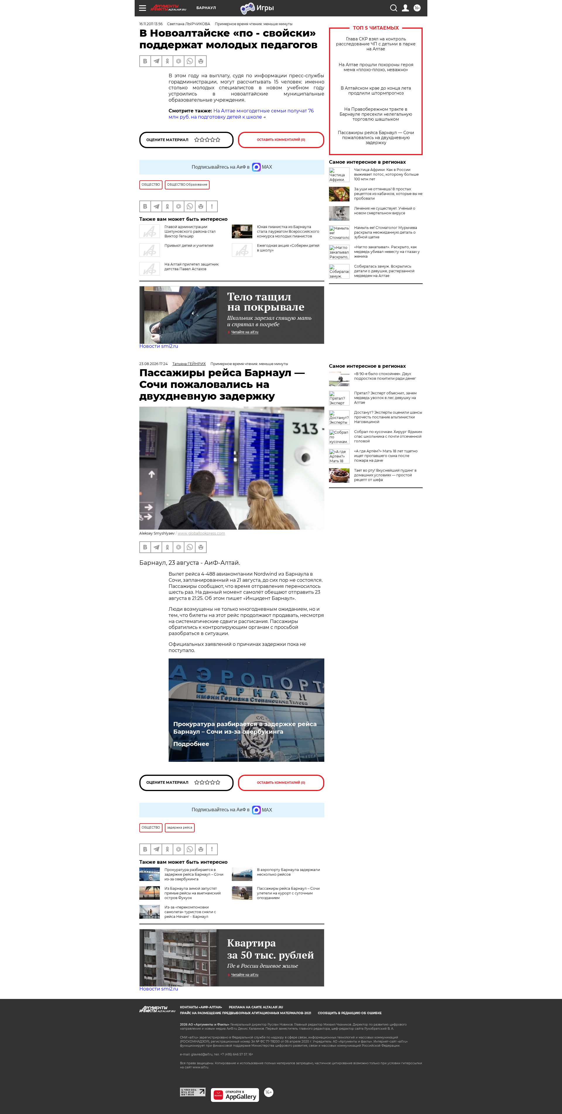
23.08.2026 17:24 (153, 364)
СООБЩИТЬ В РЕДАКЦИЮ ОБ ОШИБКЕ (350, 1013)
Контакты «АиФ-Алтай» (201, 1007)
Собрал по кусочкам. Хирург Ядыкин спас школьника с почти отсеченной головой (388, 436)
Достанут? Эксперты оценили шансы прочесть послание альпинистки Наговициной (388, 417)
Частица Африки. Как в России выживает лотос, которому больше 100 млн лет (386, 174)
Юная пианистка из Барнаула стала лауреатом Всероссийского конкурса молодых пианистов (288, 231)
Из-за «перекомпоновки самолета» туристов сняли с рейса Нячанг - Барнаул (190, 912)
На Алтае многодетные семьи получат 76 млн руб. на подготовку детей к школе (241, 114)
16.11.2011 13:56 (150, 24)
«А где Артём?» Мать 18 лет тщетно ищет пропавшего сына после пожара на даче (386, 456)
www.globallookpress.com (201, 533)
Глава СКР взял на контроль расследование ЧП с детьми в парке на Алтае (376, 44)
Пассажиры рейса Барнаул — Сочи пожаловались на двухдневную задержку (376, 137)
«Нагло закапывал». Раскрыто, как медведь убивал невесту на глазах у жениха (387, 252)
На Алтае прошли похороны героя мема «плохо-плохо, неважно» (376, 67)
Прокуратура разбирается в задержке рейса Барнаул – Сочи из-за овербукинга (245, 728)
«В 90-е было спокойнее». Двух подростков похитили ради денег (385, 376)
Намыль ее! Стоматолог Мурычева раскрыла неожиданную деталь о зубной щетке (385, 232)
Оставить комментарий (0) (281, 140)
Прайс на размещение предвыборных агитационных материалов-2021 (245, 1013)
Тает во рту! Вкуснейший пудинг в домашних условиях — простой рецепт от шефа (385, 475)
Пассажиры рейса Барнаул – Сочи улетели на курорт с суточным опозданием (288, 893)
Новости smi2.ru (158, 346)
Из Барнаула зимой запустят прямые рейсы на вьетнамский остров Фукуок (193, 893)
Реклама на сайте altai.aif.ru (256, 1007)
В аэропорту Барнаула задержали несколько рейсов (288, 872)
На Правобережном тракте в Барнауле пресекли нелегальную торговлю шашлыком (376, 114)
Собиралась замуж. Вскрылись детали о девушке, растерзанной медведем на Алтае (384, 271)
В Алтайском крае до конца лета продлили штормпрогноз (376, 91)
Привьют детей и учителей (189, 245)
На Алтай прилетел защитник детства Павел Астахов (192, 266)
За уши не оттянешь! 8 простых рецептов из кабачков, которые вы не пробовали (388, 194)
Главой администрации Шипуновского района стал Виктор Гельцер (190, 231)
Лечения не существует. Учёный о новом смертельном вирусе (384, 210)
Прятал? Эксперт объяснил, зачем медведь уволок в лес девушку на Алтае (385, 398)
